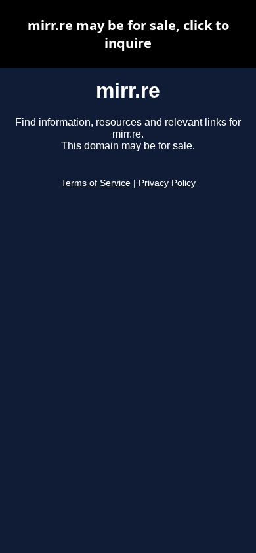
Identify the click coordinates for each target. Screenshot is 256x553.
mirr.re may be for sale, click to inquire (128, 34)
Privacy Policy (167, 183)
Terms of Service (96, 183)
